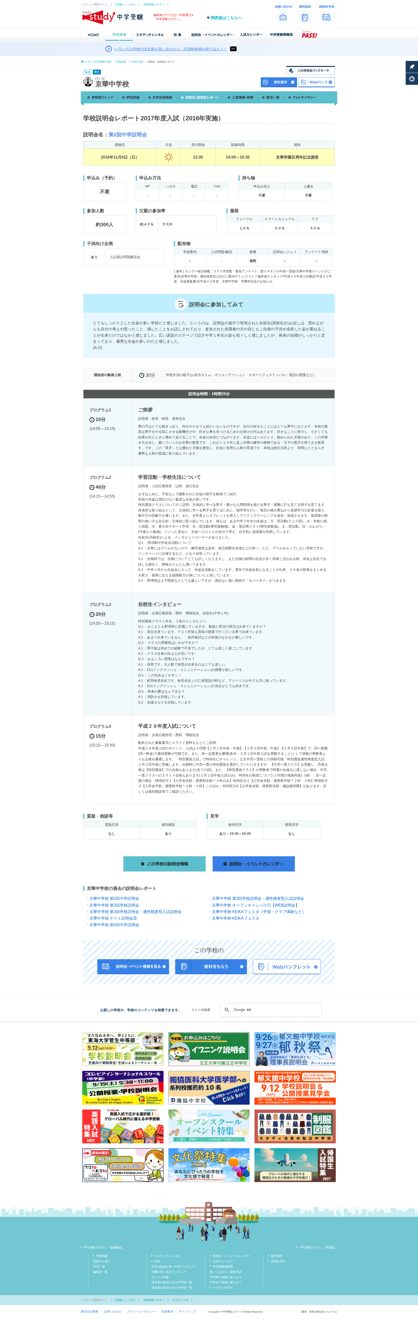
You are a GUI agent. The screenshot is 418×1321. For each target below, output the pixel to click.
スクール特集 (160, 1277)
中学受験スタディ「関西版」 (318, 1247)
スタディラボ (180, 1300)
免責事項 (167, 1311)
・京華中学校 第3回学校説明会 (112, 905)
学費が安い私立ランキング (168, 1272)
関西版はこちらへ (226, 18)
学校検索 (121, 61)
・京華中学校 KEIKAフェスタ (233, 918)
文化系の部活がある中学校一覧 (171, 1287)
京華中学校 (137, 61)
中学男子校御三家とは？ (226, 1277)
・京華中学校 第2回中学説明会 (112, 898)
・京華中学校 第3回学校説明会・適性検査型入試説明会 (256, 898)
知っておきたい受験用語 (226, 1272)
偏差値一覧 (100, 1272)
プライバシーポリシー (141, 1311)
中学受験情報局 (223, 1266)
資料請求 (277, 1256)
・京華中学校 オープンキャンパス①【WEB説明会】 (253, 905)
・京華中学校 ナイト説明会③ (111, 918)
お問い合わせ (112, 1311)
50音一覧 (99, 1266)
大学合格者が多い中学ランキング (173, 1266)
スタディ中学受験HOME (98, 61)
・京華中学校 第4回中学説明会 (112, 925)
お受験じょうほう (125, 4)
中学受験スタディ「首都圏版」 (104, 1247)
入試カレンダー (223, 1261)
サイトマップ (187, 1311)
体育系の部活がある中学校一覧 (171, 1282)
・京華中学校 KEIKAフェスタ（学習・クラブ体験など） (257, 912)
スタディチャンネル (167, 1256)
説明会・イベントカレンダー (231, 1256)
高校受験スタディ (154, 4)
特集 (157, 1261)
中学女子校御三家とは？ (226, 1282)
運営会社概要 (89, 1311)
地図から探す (102, 1261)
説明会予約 (278, 1261)
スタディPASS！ (224, 1287)
